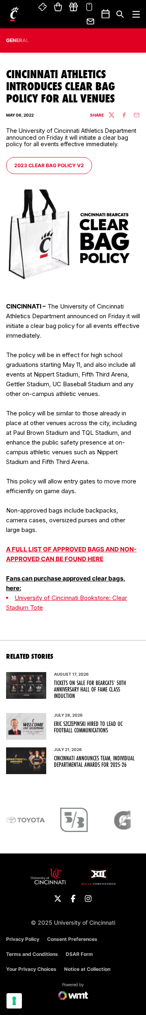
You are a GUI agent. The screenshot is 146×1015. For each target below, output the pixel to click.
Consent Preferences (72, 939)
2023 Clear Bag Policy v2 (49, 165)
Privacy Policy (22, 939)
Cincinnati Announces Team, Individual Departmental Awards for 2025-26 (94, 761)
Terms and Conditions (32, 954)
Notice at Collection (87, 969)
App (89, 7)
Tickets (43, 7)
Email (91, 21)
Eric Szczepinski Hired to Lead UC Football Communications (88, 727)
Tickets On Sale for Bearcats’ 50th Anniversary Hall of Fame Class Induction (90, 689)
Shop (58, 7)
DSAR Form (79, 954)
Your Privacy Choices (31, 969)
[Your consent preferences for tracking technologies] (14, 1001)
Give (73, 7)
